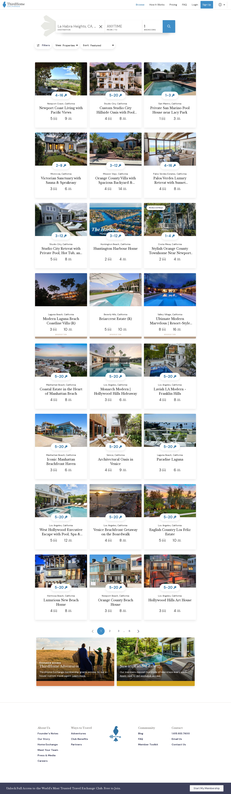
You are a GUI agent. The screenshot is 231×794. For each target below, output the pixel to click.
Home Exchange (48, 744)
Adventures (78, 733)
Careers (43, 761)
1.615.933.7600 (181, 733)
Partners (76, 744)
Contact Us (179, 744)
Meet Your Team (48, 750)
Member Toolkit (148, 744)
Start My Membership (207, 788)
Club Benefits (79, 739)
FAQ (140, 739)
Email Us (177, 739)
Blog (140, 733)
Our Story (44, 739)
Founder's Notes (48, 733)
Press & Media (46, 755)
